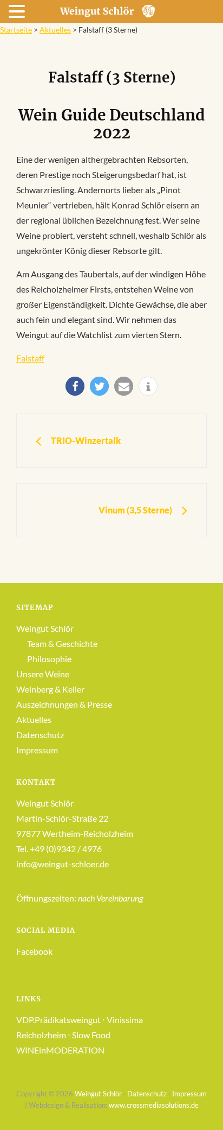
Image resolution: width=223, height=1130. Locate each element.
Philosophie (49, 658)
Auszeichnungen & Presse (64, 704)
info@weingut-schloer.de (62, 864)
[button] (74, 386)
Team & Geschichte (62, 643)
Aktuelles (55, 29)
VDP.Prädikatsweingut (58, 1019)
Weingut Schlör (45, 628)
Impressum (37, 750)
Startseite (16, 29)
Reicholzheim (41, 1035)
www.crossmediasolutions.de (154, 1105)
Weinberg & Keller (50, 689)
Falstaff (30, 358)
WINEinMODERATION (60, 1050)
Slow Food (91, 1035)
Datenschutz (40, 734)
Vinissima (125, 1019)
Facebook (34, 951)
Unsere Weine (42, 674)
